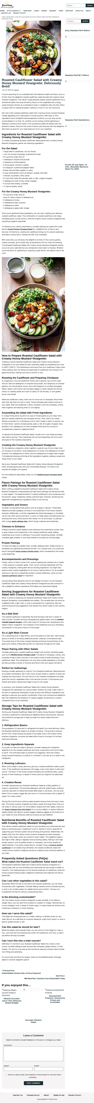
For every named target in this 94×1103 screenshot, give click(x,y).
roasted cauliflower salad (12, 576)
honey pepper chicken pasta (27, 551)
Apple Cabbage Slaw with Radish (18, 809)
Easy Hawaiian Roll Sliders (77, 30)
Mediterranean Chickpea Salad (49, 475)
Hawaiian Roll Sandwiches (77, 120)
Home (3, 17)
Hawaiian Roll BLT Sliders (77, 75)
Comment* (8, 1045)
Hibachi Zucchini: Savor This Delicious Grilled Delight (11, 1000)
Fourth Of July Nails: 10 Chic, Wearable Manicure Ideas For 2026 (76, 167)
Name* (6, 1066)
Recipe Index (10, 17)
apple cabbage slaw (19, 521)
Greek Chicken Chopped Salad (20, 229)
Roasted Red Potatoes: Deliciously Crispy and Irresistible (55, 999)
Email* (36, 1066)
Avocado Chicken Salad (33, 1021)
